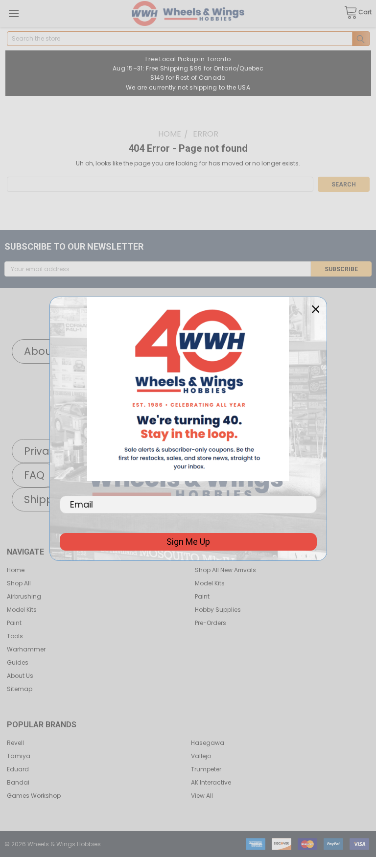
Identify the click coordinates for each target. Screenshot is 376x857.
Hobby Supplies (218, 609)
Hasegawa (207, 743)
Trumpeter (206, 769)
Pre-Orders (210, 623)
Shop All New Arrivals (225, 570)
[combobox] (188, 38)
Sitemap (19, 689)
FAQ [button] (34, 475)
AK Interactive (211, 782)
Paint (14, 623)
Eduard (18, 769)
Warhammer (26, 649)
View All (202, 795)
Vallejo (201, 756)
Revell (15, 743)
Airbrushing (24, 596)
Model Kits (22, 609)
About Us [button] (47, 351)
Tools (15, 636)
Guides (17, 662)
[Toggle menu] (13, 13)
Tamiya (18, 756)
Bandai (18, 782)
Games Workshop (34, 795)
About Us (20, 676)
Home (15, 570)
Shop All (19, 583)
